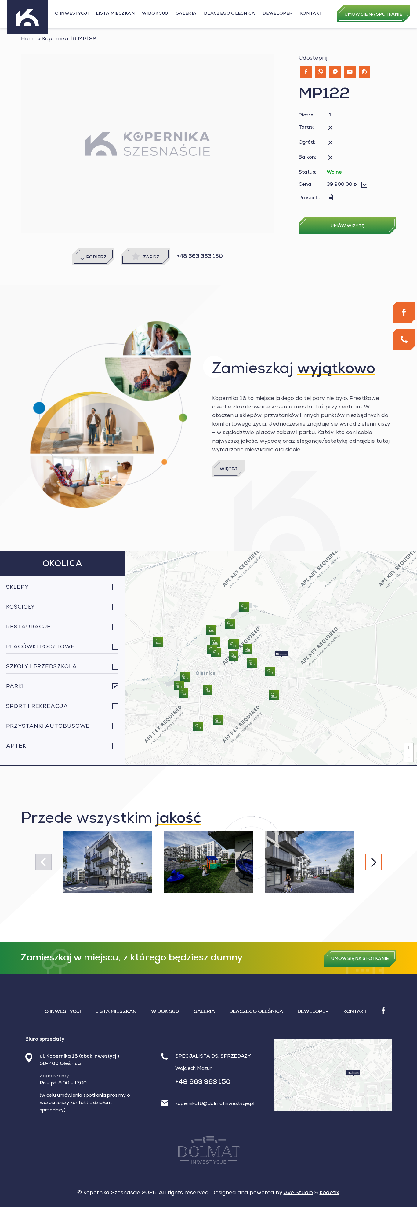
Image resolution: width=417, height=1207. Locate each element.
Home (29, 39)
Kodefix (329, 1193)
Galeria (186, 14)
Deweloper (278, 14)
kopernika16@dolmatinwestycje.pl (215, 1104)
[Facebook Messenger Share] (335, 72)
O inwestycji (72, 14)
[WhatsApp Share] (320, 72)
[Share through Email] (350, 72)
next (373, 862)
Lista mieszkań (115, 14)
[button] (281, 654)
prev (43, 862)
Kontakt (311, 14)
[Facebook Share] (306, 72)
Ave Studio (298, 1193)
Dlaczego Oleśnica (229, 14)
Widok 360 (155, 14)
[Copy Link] (364, 72)
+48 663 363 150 (200, 256)
